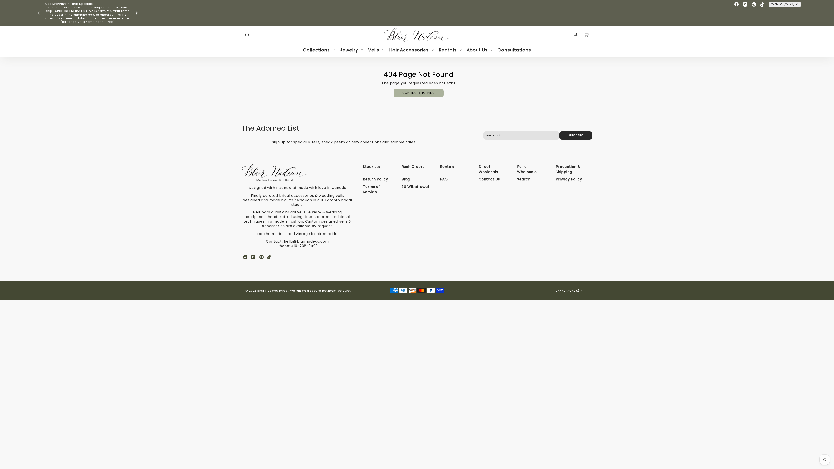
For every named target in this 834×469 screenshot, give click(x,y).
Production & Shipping (568, 169)
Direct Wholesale (488, 169)
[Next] (136, 13)
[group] (87, 13)
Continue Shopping (418, 93)
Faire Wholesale (527, 169)
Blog (406, 179)
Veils (373, 50)
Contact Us (489, 179)
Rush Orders (413, 166)
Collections (316, 50)
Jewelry (349, 50)
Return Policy (375, 179)
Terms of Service (371, 189)
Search (524, 179)
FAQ (444, 179)
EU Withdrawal (415, 186)
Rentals (448, 50)
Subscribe (575, 135)
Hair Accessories (409, 50)
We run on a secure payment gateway (320, 290)
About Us (477, 50)
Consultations (514, 50)
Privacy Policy (569, 179)
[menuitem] (319, 50)
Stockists (371, 166)
